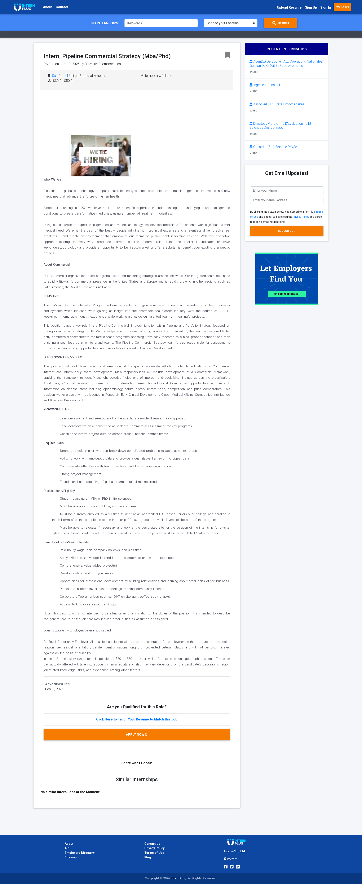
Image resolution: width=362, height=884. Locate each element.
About (47, 7)
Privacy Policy (301, 216)
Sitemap (71, 857)
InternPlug (178, 878)
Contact (62, 7)
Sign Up (311, 7)
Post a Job (342, 6)
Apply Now (135, 734)
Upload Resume (289, 7)
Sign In (325, 7)
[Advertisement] (169, 127)
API (67, 848)
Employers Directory (79, 853)
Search (283, 23)
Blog (147, 857)
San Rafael (60, 76)
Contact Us (152, 844)
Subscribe (285, 230)
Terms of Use (154, 853)
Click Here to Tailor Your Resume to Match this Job (136, 719)
